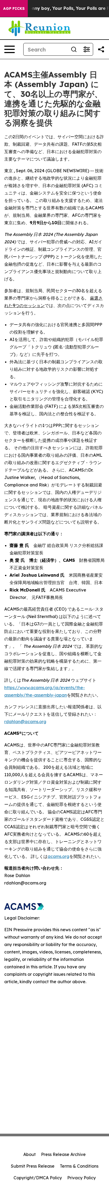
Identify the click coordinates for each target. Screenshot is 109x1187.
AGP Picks (14, 8)
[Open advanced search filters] (86, 49)
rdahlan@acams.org (25, 721)
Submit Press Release (32, 1166)
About (29, 1154)
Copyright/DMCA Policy (37, 1177)
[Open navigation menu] (9, 49)
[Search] (73, 49)
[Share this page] (101, 49)
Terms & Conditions (79, 1166)
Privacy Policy (81, 1177)
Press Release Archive (63, 1154)
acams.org (58, 856)
